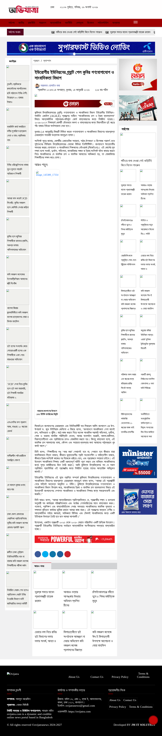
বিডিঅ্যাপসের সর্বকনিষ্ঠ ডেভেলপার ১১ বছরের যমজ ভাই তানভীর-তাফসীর (127, 423)
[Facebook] (38, 554)
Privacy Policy (120, 676)
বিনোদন (90, 22)
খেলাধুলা (79, 22)
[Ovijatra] (24, 9)
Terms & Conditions (143, 675)
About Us (73, 676)
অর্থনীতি (68, 22)
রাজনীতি (31, 22)
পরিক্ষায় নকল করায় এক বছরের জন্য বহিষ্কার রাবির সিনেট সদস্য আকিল (128, 383)
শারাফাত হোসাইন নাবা (50, 85)
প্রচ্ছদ (36, 60)
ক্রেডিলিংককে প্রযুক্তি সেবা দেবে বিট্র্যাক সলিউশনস (128, 260)
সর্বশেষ (12, 22)
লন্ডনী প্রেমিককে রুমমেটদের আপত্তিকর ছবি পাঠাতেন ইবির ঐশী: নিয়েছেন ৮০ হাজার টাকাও (17, 93)
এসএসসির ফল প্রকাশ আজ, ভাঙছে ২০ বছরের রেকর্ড (17, 427)
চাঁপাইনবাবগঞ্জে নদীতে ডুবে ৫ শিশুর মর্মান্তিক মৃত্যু (103, 596)
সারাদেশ (42, 22)
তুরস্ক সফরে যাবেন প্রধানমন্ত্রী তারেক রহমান (121, 32)
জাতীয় (21, 22)
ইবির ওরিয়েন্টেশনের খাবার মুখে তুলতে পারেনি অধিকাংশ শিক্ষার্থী (17, 169)
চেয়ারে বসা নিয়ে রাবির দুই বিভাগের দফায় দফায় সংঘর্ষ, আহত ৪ (46, 636)
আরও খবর (39, 566)
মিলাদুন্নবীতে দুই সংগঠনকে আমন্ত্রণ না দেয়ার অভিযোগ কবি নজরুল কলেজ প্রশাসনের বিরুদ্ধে (74, 641)
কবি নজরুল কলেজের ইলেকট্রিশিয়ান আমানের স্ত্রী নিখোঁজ (17, 279)
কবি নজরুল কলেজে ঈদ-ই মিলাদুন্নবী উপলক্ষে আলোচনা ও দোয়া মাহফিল (148, 299)
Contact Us (96, 676)
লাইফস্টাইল (103, 22)
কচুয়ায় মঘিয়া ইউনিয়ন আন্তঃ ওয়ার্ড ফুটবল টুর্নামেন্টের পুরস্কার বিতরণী (148, 339)
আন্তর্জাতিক (55, 22)
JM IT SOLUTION (143, 724)
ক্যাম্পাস (47, 60)
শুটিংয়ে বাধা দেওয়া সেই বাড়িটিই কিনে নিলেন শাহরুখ (70, 32)
